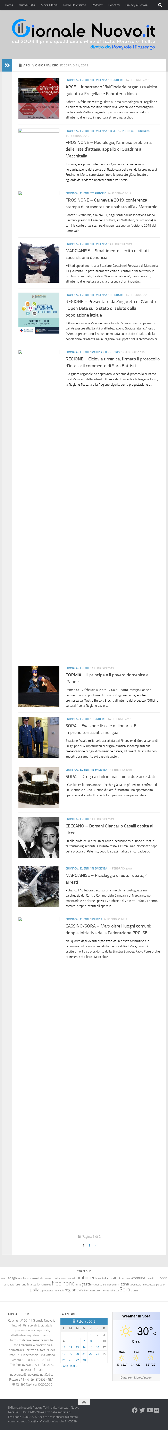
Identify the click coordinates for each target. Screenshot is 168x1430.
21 (84, 1354)
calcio (70, 1278)
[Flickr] (157, 1410)
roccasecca (90, 1290)
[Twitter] (142, 1410)
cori (157, 1278)
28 (84, 1360)
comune (138, 1278)
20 (77, 1354)
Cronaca (72, 80)
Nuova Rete (27, 5)
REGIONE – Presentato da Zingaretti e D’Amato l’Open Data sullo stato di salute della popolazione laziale (111, 308)
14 (84, 1347)
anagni (13, 1278)
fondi (40, 1284)
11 (63, 1347)
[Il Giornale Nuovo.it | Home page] (84, 34)
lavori (133, 1284)
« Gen (64, 1366)
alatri (4, 1278)
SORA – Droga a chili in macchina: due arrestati (110, 776)
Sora (124, 1289)
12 (70, 1347)
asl (56, 1278)
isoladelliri (113, 1284)
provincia (59, 1290)
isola (105, 1284)
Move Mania (49, 5)
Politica (127, 131)
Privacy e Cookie (136, 5)
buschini (62, 1278)
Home (9, 5)
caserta (100, 1278)
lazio (138, 1284)
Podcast (97, 5)
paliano (160, 1284)
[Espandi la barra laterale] (7, 65)
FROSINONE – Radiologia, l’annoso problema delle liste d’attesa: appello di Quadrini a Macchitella (109, 149)
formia (47, 1284)
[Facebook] (135, 1410)
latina (124, 1284)
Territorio (116, 80)
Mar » (74, 1366)
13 (77, 1347)
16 (97, 1347)
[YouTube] (149, 1410)
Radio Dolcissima (74, 5)
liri (143, 1284)
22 (90, 1354)
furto (78, 1284)
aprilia (22, 1278)
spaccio (134, 1290)
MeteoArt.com (143, 1377)
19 (70, 1354)
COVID (163, 1278)
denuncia (9, 1284)
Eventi (84, 80)
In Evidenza (99, 80)
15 (90, 1347)
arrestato (38, 1278)
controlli (150, 1278)
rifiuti (82, 1290)
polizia (36, 1290)
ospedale (150, 1284)
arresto (49, 1278)
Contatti (114, 5)
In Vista (114, 131)
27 (77, 1360)
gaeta (86, 1284)
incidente (96, 1284)
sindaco (115, 1290)
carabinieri (85, 1278)
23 (97, 1354)
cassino (112, 1278)
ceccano (126, 1278)
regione (72, 1290)
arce (29, 1278)
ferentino (20, 1284)
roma (100, 1290)
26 (70, 1360)
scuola (107, 1290)
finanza (31, 1284)
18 (63, 1354)
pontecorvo (47, 1290)
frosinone (63, 1283)
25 (63, 1360)
